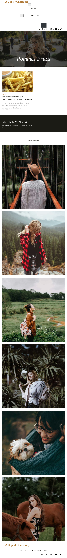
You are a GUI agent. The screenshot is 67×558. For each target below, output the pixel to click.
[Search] (43, 25)
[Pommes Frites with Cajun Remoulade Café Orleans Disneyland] (17, 81)
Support (45, 550)
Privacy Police (23, 550)
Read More (5, 110)
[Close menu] (29, 5)
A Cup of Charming (16, 1)
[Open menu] (22, 15)
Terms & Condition (35, 550)
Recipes (4, 94)
